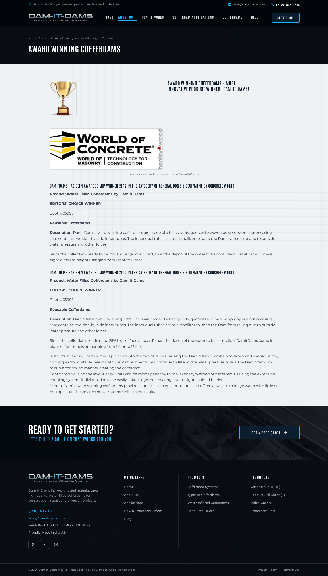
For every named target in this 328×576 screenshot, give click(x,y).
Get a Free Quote (266, 432)
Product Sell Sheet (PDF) (270, 495)
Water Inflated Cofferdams (208, 503)
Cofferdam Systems (202, 487)
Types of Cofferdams (203, 495)
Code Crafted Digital (122, 569)
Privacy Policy (267, 569)
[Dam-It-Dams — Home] (60, 17)
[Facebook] (32, 544)
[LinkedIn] (44, 544)
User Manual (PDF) (265, 487)
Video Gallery (261, 503)
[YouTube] (56, 544)
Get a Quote (285, 17)
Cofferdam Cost (263, 511)
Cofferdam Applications (193, 17)
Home (109, 17)
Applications (133, 503)
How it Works (152, 17)
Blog (255, 17)
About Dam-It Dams (56, 38)
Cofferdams (233, 17)
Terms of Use (291, 569)
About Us (125, 17)
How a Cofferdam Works (143, 511)
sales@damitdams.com (249, 4)
